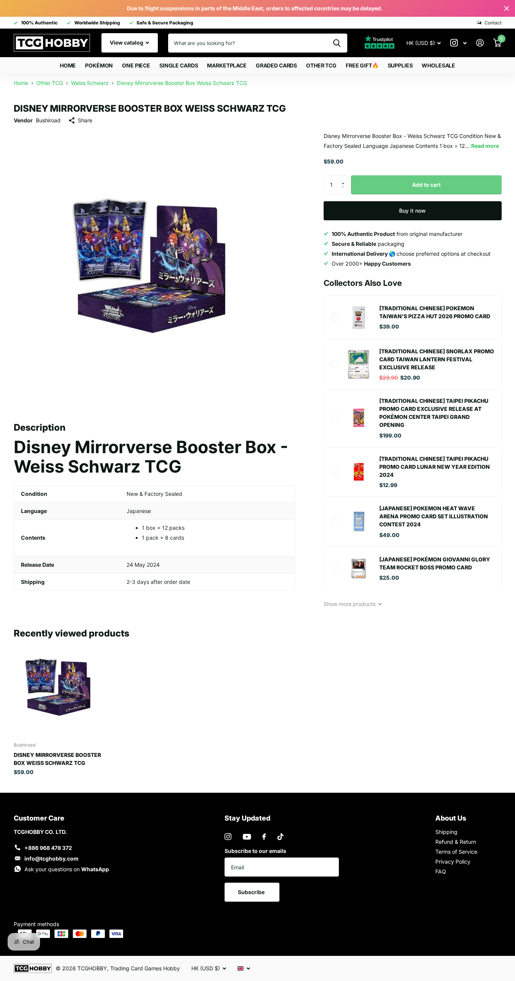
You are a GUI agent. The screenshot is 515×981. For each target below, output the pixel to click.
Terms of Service (456, 851)
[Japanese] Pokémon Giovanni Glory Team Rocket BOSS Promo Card (434, 563)
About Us (450, 818)
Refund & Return (455, 841)
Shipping (446, 832)
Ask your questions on (66, 869)
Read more (485, 146)
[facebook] (264, 837)
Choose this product (334, 317)
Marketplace (226, 65)
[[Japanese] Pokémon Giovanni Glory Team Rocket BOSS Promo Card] (358, 568)
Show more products (350, 604)
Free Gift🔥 (362, 65)
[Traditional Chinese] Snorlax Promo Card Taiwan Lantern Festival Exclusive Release (436, 359)
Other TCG (321, 65)
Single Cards (178, 65)
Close (506, 8)
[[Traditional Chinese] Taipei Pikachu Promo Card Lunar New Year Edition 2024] (358, 471)
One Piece (136, 65)
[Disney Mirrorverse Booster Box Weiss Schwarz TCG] (60, 689)
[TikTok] (281, 836)
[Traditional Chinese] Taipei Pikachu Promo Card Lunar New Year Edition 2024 (434, 466)
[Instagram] (228, 836)
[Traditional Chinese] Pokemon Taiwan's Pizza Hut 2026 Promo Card (434, 312)
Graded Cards (276, 65)
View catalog (127, 42)
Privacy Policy (452, 861)
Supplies (400, 65)
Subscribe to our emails (255, 851)
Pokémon (99, 65)
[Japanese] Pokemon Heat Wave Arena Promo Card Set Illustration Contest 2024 (433, 516)
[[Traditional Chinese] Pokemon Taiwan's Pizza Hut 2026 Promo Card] (358, 317)
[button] (345, 178)
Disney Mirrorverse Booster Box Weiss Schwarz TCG (57, 759)
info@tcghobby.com (51, 858)
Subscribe (252, 892)
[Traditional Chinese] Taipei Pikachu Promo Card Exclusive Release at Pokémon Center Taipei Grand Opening (433, 413)
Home (68, 65)
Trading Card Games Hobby (145, 968)
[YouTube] (247, 837)
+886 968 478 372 (48, 848)
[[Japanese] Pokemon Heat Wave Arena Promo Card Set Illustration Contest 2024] (358, 521)
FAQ (440, 871)
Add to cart (426, 184)
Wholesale (438, 65)
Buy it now (412, 210)
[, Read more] (458, 42)
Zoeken (336, 43)
